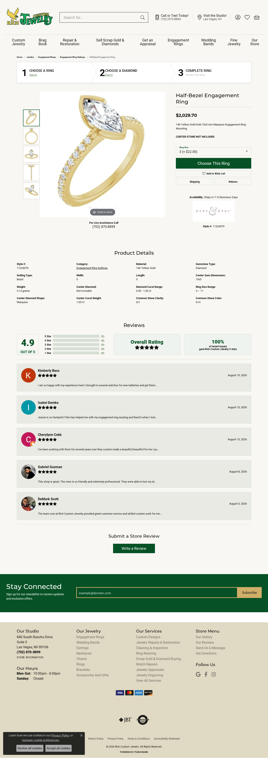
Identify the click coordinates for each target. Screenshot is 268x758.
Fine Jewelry (234, 41)
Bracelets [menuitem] (83, 669)
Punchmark (141, 751)
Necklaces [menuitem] (83, 653)
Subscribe (249, 592)
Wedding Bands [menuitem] (88, 642)
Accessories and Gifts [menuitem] (92, 675)
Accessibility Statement (167, 738)
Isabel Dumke (48, 402)
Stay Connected (34, 586)
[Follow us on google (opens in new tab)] (198, 674)
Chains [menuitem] (81, 658)
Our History (204, 637)
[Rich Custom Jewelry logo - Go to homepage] (30, 17)
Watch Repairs (146, 664)
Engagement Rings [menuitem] (90, 637)
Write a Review (134, 548)
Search (33, 74)
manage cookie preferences (40, 740)
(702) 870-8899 (103, 226)
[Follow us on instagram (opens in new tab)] (213, 674)
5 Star (48, 336)
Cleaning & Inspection (152, 648)
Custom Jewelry (18, 41)
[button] (237, 17)
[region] (102, 154)
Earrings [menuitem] (82, 648)
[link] (174, 17)
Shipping (195, 181)
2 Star (48, 348)
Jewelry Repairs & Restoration (158, 642)
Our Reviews (205, 642)
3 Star (48, 344)
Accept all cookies (58, 748)
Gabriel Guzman (50, 467)
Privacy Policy (115, 738)
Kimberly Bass (48, 370)
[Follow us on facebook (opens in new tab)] (205, 674)
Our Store (254, 41)
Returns (233, 181)
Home (19, 57)
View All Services (148, 680)
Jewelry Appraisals (150, 669)
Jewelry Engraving (149, 675)
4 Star (48, 340)
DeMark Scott (48, 499)
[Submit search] (143, 17)
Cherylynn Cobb (50, 434)
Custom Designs (148, 637)
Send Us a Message (210, 648)
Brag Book (43, 41)
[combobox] (99, 17)
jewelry (30, 57)
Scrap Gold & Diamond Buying (158, 658)
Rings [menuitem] (80, 664)
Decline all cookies (30, 748)
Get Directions (206, 653)
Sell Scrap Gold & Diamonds (110, 41)
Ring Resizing (146, 653)
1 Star (48, 353)
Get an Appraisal (148, 41)
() (102, 336)
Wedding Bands (208, 41)
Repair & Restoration (69, 41)
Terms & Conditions (139, 738)
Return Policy (95, 738)
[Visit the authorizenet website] (142, 720)
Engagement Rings (178, 41)
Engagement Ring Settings (72, 57)
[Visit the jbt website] (125, 720)
